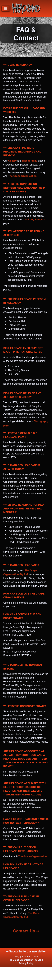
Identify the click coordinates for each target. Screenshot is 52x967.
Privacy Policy (26, 963)
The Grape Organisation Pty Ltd (24, 959)
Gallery (12, 160)
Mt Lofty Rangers (35, 219)
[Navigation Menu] (6, 8)
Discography (29, 160)
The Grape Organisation (22, 176)
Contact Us (24, 931)
